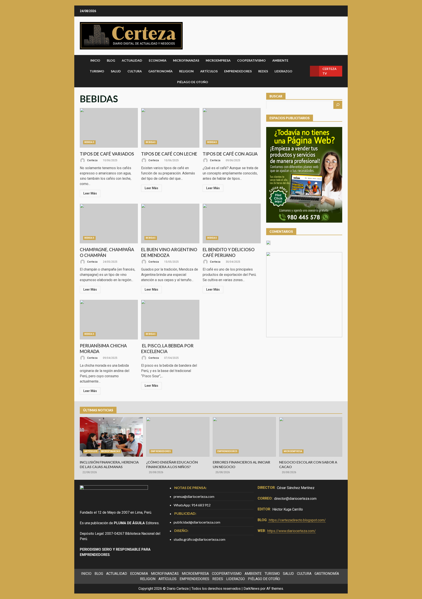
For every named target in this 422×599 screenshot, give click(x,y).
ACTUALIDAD (132, 60)
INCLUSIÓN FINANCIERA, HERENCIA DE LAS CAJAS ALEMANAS (111, 437)
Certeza (91, 160)
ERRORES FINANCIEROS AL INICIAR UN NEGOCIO (244, 437)
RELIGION (186, 71)
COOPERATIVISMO (251, 60)
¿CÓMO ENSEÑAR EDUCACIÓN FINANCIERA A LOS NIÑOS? (177, 437)
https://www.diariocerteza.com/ (291, 531)
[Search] (305, 71)
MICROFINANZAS (186, 60)
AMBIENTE (280, 60)
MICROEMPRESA (218, 60)
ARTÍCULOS (209, 71)
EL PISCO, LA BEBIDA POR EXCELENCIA (170, 319)
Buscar (275, 96)
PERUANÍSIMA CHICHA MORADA (109, 319)
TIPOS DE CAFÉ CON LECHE (170, 128)
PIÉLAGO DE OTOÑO (192, 82)
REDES (263, 71)
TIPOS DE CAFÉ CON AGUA (232, 128)
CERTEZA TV (329, 71)
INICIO (95, 60)
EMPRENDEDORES (238, 71)
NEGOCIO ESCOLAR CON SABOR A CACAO (310, 437)
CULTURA (134, 71)
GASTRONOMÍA (160, 71)
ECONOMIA (157, 60)
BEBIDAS (89, 142)
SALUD (116, 71)
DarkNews (252, 588)
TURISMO (97, 71)
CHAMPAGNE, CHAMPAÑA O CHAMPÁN (109, 223)
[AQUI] (337, 105)
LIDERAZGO (283, 71)
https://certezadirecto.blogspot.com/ (297, 520)
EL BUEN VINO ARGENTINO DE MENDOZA (170, 223)
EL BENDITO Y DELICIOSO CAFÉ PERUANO (232, 223)
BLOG (111, 60)
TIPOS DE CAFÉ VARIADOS (109, 128)
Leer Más (90, 193)
